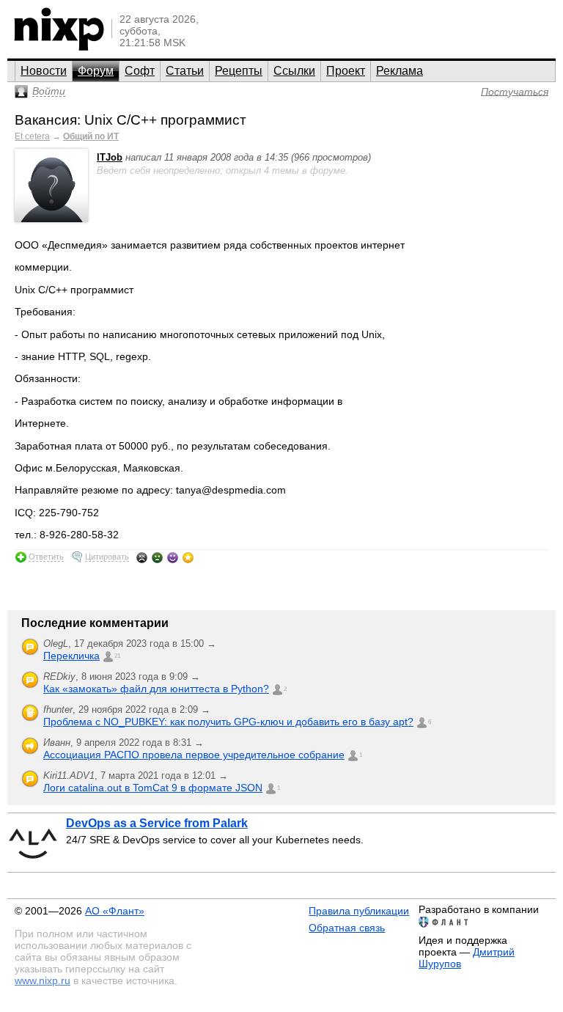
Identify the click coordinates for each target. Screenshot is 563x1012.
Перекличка (71, 655)
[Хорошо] (172, 557)
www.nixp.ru (42, 980)
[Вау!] (188, 557)
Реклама (399, 71)
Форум (96, 71)
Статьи (185, 71)
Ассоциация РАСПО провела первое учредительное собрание (194, 754)
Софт (140, 71)
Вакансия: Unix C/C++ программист (130, 120)
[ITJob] (51, 218)
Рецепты (238, 71)
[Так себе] (157, 557)
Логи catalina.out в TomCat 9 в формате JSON (152, 787)
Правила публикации (359, 911)
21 (117, 656)
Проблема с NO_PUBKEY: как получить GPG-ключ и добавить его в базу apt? (228, 721)
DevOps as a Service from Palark (157, 823)
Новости (44, 71)
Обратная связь (347, 928)
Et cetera (32, 136)
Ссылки (294, 71)
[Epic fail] (141, 557)
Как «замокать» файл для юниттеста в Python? (156, 688)
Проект (345, 71)
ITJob (109, 157)
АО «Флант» (114, 911)
